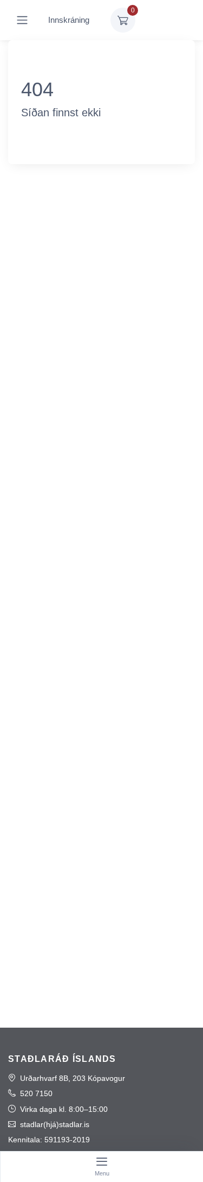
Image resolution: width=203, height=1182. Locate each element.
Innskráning (68, 19)
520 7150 (36, 1093)
